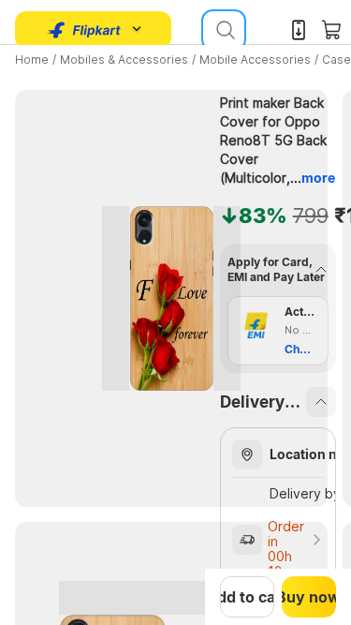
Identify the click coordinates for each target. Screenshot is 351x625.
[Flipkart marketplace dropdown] (84, 30)
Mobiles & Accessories (124, 59)
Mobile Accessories (255, 59)
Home (32, 59)
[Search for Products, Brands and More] (223, 30)
